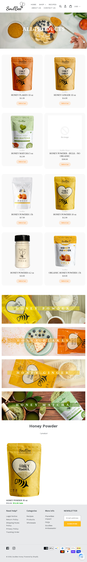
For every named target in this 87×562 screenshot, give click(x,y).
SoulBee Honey (17, 557)
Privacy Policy (12, 529)
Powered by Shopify (31, 557)
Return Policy (12, 519)
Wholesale (31, 523)
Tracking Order (12, 532)
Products (31, 519)
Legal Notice (11, 516)
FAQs (47, 522)
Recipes (30, 516)
